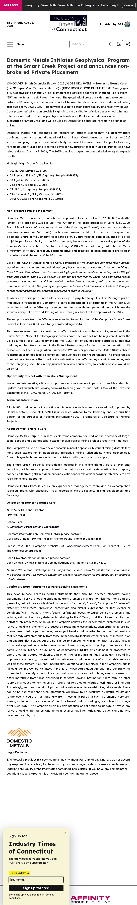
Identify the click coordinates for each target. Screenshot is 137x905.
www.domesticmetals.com (83, 546)
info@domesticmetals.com (24, 550)
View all (129, 5)
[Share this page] (128, 44)
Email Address (19, 873)
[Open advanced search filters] (119, 44)
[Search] (111, 44)
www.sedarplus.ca (81, 668)
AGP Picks (10, 5)
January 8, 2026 (36, 151)
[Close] (65, 832)
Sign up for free (36, 888)
